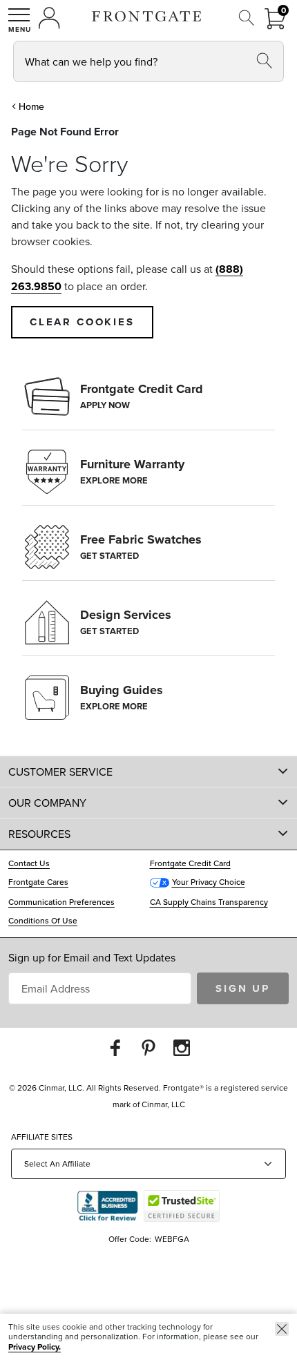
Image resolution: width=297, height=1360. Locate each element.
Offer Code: (130, 1239)
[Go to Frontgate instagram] (181, 1047)
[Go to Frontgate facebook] (115, 1047)
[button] (19, 20)
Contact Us (29, 863)
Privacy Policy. (34, 1346)
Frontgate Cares (38, 882)
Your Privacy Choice (208, 882)
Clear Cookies (82, 321)
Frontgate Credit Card (190, 863)
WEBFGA (172, 1239)
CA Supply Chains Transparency (209, 902)
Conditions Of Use (42, 920)
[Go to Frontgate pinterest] (148, 1047)
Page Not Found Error (65, 131)
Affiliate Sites (42, 1136)
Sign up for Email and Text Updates (91, 957)
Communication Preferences (61, 902)
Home (31, 106)
